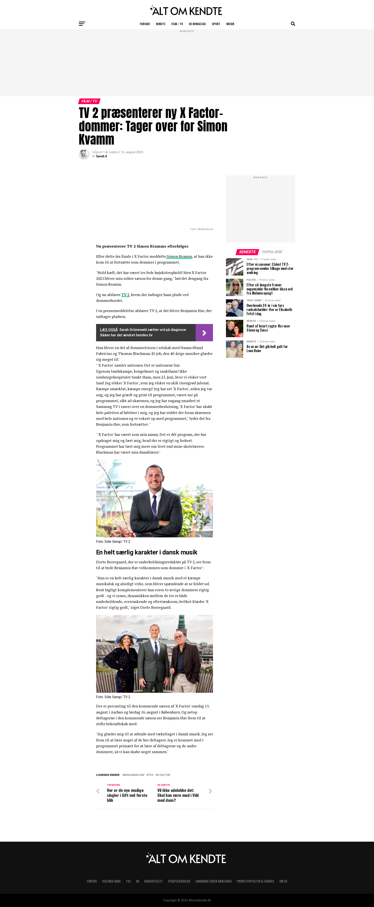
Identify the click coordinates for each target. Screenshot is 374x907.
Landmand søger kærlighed (213, 881)
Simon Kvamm (179, 256)
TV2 (150, 775)
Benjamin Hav (134, 775)
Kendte (160, 23)
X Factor (163, 775)
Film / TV (177, 23)
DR (137, 881)
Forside (145, 23)
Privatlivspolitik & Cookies (255, 881)
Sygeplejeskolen (179, 881)
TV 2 (125, 294)
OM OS (283, 881)
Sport (216, 23)
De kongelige (197, 23)
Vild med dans (111, 881)
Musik (230, 23)
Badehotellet (153, 881)
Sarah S (101, 156)
